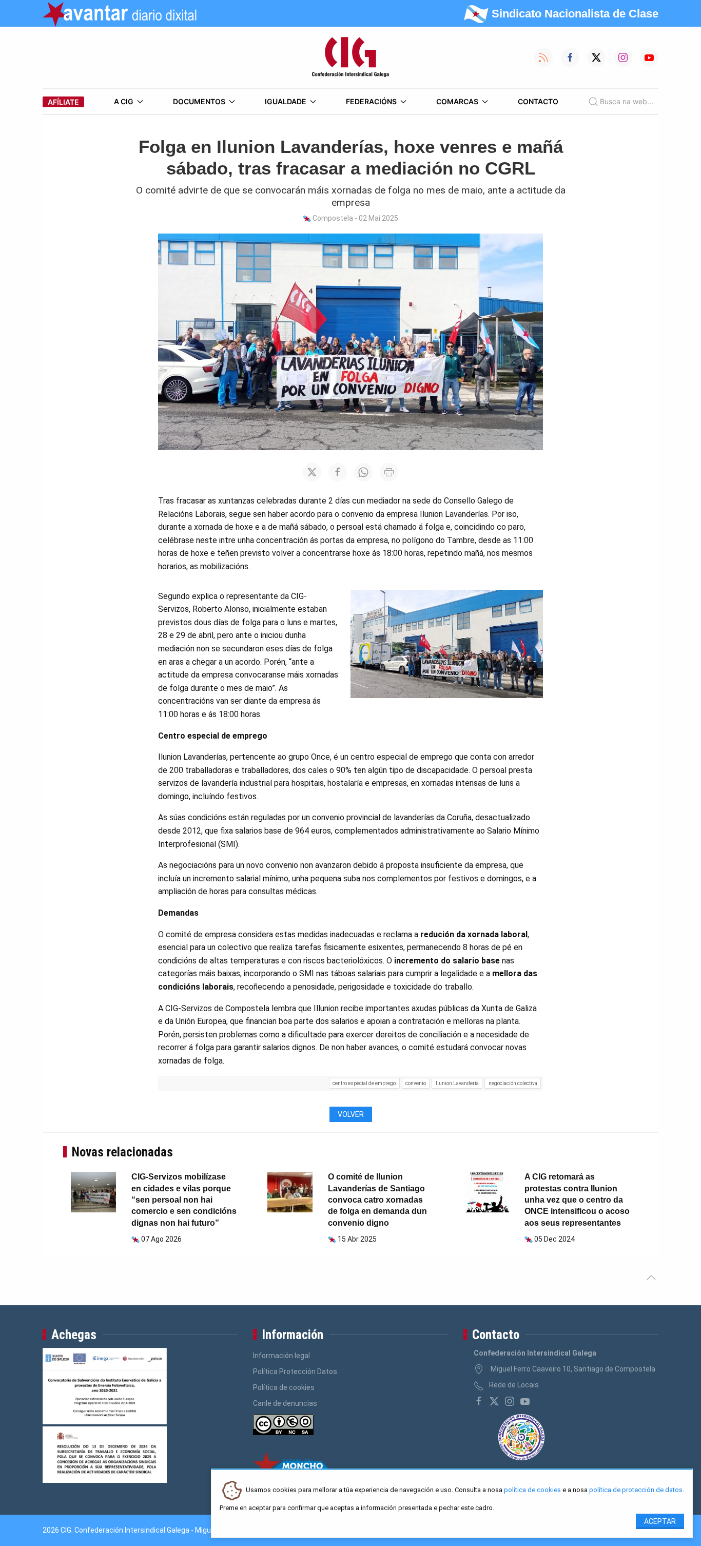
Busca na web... (626, 101)
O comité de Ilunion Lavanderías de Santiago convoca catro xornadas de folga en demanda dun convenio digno (377, 1199)
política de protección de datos (636, 1490)
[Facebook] (479, 1401)
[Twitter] (494, 1401)
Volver (351, 1114)
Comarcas (457, 101)
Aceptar (660, 1521)
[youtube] (525, 1401)
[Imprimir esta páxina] (389, 472)
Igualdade (285, 101)
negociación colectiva (513, 1083)
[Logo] (350, 57)
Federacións (371, 101)
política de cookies (532, 1490)
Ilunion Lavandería (457, 1083)
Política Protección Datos (295, 1371)
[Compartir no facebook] (337, 472)
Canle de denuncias (285, 1403)
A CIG (123, 101)
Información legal (281, 1355)
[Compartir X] (312, 472)
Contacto (538, 101)
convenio (415, 1083)
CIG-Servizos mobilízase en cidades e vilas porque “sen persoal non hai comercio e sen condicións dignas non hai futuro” (184, 1199)
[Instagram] (509, 1401)
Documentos (199, 101)
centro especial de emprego (364, 1083)
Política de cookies (284, 1387)
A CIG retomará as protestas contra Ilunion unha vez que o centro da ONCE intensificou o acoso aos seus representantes (577, 1199)
